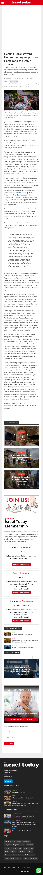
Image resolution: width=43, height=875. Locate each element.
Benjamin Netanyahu (12, 845)
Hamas (15, 81)
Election (7, 848)
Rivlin (22, 845)
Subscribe (8, 781)
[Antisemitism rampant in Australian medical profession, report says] (7, 815)
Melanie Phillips (11, 78)
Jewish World (16, 814)
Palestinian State (10, 855)
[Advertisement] (21, 28)
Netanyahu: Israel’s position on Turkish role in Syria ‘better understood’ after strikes (21, 670)
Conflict (11, 84)
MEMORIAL (26, 841)
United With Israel (27, 197)
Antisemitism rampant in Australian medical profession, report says (23, 817)
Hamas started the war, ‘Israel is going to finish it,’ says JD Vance (21, 457)
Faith (6, 851)
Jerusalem (30, 845)
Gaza (11, 81)
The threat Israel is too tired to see (23, 831)
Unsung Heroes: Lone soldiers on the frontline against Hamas (21, 479)
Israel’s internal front (18, 792)
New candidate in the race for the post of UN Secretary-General (25, 641)
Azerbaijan (33, 858)
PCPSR (22, 193)
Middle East (21, 665)
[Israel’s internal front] (7, 792)
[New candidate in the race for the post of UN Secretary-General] (7, 640)
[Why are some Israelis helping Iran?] (7, 647)
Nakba (32, 855)
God (26, 855)
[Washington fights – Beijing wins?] (7, 634)
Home (6, 84)
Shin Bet (18, 858)
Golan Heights (28, 848)
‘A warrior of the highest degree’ (22, 436)
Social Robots (9, 858)
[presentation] (33, 657)
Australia (13, 851)
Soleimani (22, 851)
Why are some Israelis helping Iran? (23, 647)
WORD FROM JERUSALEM (13, 841)
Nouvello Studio (27, 867)
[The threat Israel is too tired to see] (7, 830)
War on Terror (16, 848)
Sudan (26, 858)
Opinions (15, 632)
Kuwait (20, 855)
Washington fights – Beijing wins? (22, 634)
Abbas (30, 851)
